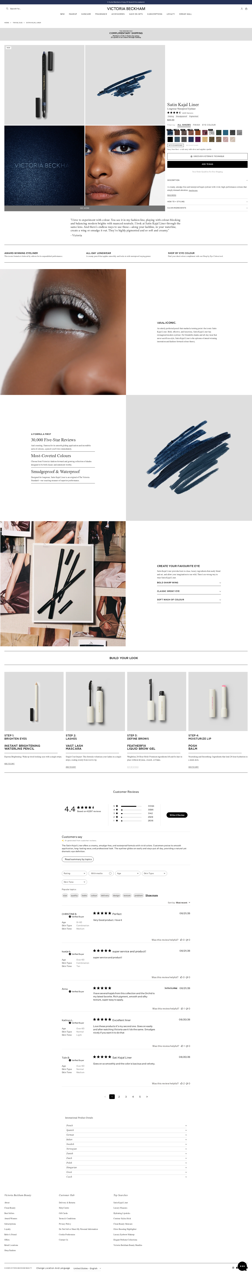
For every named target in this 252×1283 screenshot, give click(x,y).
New (62, 14)
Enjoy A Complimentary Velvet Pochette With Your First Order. (126, 2)
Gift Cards (63, 1213)
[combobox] (39, 9)
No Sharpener (192, 145)
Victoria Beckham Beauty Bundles (127, 1245)
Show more (152, 895)
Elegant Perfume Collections (125, 1240)
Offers (6, 1240)
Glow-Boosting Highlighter (124, 1229)
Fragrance (101, 14)
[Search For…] (7, 9)
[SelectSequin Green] (212, 139)
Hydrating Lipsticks (121, 1213)
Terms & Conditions (67, 1219)
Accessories (118, 14)
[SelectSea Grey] (239, 132)
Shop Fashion (10, 1251)
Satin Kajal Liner (120, 1203)
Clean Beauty (9, 1208)
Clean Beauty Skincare (122, 1224)
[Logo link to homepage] (126, 9)
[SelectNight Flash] (233, 132)
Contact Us (63, 1240)
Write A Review (177, 815)
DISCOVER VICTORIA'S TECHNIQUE (209, 156)
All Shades (184, 125)
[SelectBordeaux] (226, 139)
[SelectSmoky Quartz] (219, 139)
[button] (246, 9)
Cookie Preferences (67, 1235)
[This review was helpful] (182, 1083)
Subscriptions (154, 14)
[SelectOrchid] (205, 132)
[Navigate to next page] (147, 1096)
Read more (171, 195)
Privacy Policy (65, 1224)
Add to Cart (9, 763)
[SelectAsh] (184, 139)
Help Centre (64, 1208)
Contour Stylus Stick (122, 1219)
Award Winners (10, 1219)
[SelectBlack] (170, 139)
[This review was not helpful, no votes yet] (187, 939)
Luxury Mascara (120, 1208)
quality (74, 895)
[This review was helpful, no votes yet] (181, 939)
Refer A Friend (10, 1235)
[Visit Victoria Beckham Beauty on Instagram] (233, 1268)
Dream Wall (185, 14)
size (65, 895)
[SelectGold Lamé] (205, 139)
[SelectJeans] (177, 139)
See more (85, 208)
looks (84, 895)
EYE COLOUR (209, 125)
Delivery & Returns (67, 1203)
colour (94, 895)
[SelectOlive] (219, 132)
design (116, 895)
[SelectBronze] (233, 139)
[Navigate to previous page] (105, 1096)
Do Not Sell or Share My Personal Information (78, 1229)
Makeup (73, 14)
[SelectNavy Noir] (191, 139)
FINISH (196, 125)
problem (139, 895)
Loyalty (171, 14)
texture (127, 895)
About (6, 1203)
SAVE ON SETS (136, 14)
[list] (126, 254)
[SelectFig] (198, 139)
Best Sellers (9, 1213)
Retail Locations (11, 1245)
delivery (105, 895)
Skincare (86, 14)
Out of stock (133, 767)
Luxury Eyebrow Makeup (123, 1235)
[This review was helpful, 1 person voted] (182, 1008)
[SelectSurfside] (226, 132)
